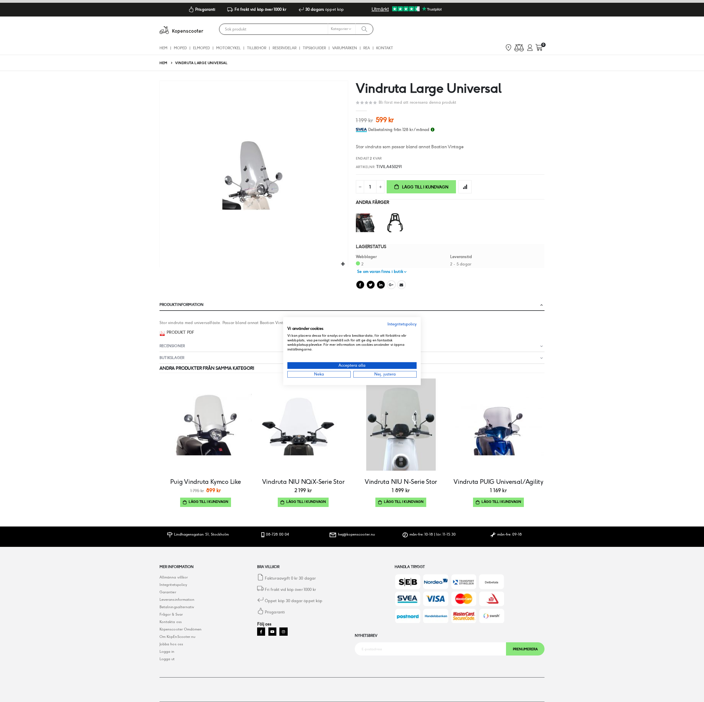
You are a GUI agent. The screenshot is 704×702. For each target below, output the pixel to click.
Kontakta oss (171, 621)
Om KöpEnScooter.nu (177, 636)
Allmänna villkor (174, 577)
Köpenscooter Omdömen (181, 629)
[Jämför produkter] (519, 48)
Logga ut (167, 659)
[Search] (364, 29)
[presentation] (542, 185)
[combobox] (296, 29)
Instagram (283, 631)
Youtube (272, 631)
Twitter (370, 284)
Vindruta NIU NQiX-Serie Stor (303, 482)
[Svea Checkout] (362, 129)
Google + (391, 284)
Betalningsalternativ (177, 607)
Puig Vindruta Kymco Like (205, 482)
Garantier (168, 592)
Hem (163, 63)
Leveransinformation (177, 599)
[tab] (456, 129)
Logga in (167, 651)
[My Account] (530, 48)
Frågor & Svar (171, 614)
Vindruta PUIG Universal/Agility (498, 482)
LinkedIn (380, 284)
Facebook (360, 284)
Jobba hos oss (171, 644)
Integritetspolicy (173, 584)
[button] (343, 264)
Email (401, 284)
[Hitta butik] (508, 48)
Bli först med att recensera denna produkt (417, 102)
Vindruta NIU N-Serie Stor (401, 482)
